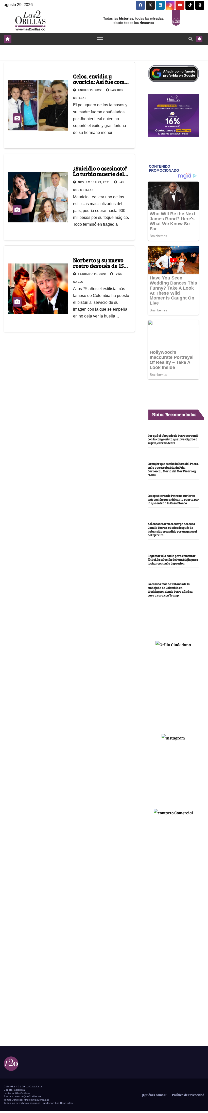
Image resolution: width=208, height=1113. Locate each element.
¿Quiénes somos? (154, 1094)
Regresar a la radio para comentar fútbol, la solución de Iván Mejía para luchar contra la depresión (173, 559)
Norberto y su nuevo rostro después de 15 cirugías (98, 265)
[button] (190, 38)
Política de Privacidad (187, 1094)
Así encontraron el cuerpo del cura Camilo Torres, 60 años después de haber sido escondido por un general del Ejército (172, 529)
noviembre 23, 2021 (94, 182)
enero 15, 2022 (90, 90)
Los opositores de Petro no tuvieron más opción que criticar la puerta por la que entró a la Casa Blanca (173, 499)
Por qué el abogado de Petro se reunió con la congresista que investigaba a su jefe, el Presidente (173, 439)
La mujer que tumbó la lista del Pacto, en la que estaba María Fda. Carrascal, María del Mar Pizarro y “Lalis (173, 469)
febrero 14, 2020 (92, 274)
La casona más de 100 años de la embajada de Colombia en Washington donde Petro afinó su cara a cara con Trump (170, 589)
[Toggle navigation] (100, 39)
